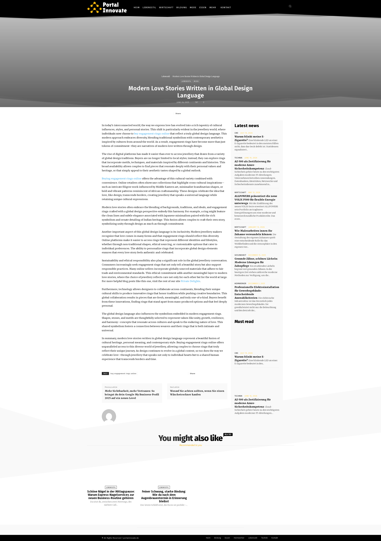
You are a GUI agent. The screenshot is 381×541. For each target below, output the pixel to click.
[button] (290, 6)
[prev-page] (186, 513)
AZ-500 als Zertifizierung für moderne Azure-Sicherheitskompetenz (253, 165)
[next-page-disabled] (193, 513)
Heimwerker (240, 283)
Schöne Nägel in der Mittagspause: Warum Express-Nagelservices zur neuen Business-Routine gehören (111, 495)
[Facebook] (189, 113)
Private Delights (190, 281)
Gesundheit (240, 255)
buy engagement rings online (151, 133)
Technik (238, 158)
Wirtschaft (240, 192)
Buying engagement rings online (121, 178)
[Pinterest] (203, 113)
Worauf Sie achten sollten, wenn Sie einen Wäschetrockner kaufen (197, 392)
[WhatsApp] (210, 113)
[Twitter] (196, 113)
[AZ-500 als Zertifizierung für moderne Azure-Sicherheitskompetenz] (257, 381)
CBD (236, 133)
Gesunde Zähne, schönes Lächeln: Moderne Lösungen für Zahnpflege (256, 262)
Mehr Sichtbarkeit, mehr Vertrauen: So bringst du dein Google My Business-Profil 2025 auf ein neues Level (132, 394)
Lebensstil (165, 76)
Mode (196, 81)
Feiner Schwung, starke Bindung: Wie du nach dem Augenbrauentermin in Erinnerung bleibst (164, 496)
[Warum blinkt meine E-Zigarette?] (257, 338)
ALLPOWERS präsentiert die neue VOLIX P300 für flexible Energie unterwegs (256, 200)
